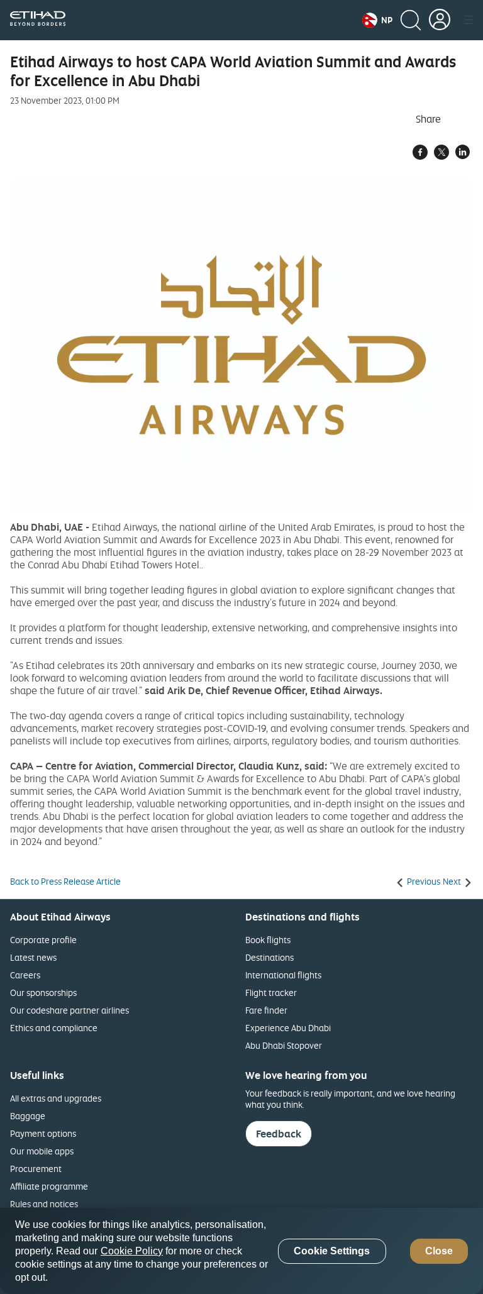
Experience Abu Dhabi (288, 1028)
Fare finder (266, 1010)
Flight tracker (271, 992)
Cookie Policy (132, 1251)
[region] (241, 1251)
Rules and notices (44, 1204)
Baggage (27, 1116)
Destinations (269, 957)
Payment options (43, 1133)
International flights (283, 975)
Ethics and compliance (53, 1028)
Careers (25, 975)
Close (439, 1251)
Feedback (278, 1134)
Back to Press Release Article (65, 881)
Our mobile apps (42, 1151)
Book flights (268, 940)
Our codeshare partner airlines (69, 1010)
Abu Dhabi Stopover (283, 1045)
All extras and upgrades (55, 1098)
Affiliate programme (49, 1186)
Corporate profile (43, 940)
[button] (377, 20)
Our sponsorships (43, 992)
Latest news (33, 957)
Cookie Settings (332, 1251)
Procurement (36, 1169)
